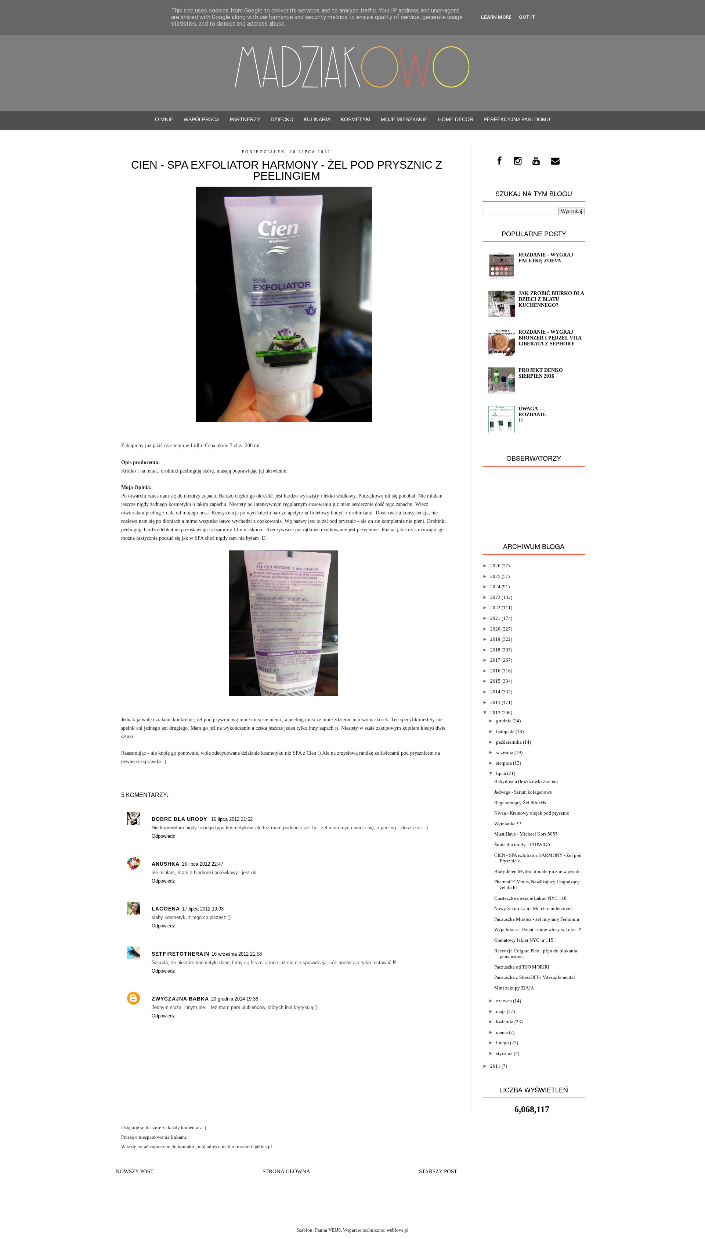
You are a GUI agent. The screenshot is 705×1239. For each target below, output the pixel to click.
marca (502, 1032)
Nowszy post (134, 1171)
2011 (495, 1066)
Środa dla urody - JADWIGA (522, 844)
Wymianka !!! (507, 823)
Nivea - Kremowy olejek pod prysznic (531, 813)
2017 (495, 660)
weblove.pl (398, 1230)
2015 (495, 681)
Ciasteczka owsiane (513, 898)
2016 (495, 671)
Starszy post (438, 1171)
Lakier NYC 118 (550, 898)
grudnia (503, 720)
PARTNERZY (245, 119)
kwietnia (504, 1021)
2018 (495, 650)
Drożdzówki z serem (538, 781)
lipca (501, 773)
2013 (495, 702)
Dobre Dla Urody (180, 819)
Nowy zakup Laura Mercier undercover (533, 908)
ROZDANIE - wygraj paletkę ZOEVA (545, 257)
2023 (495, 597)
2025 (495, 576)
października (509, 742)
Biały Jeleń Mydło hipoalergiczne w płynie (537, 871)
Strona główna (286, 1171)
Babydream (505, 781)
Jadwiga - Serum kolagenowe (523, 792)
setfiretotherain (180, 954)
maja (501, 1011)
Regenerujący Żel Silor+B (520, 802)
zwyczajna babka (180, 999)
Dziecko (282, 119)
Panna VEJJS (328, 1230)
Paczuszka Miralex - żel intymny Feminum (536, 919)
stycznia (504, 1053)
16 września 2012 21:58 (237, 954)
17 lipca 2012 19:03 (203, 909)
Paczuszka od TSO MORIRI (521, 967)
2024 (495, 586)
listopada (505, 731)
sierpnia (504, 763)
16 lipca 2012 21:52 (232, 819)
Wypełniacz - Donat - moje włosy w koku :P (537, 929)
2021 (495, 618)
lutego (502, 1042)
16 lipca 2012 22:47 (202, 864)
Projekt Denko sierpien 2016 (540, 373)
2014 (495, 691)
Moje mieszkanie (404, 119)
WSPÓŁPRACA (201, 119)
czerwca (504, 1000)
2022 (495, 607)
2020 (495, 629)
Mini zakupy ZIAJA (514, 988)
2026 (495, 565)
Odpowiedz (163, 836)
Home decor (455, 119)
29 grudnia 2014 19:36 (234, 999)
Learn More (496, 17)
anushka (166, 864)
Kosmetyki (355, 119)
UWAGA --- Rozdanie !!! (532, 414)
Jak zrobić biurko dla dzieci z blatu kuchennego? (551, 299)
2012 (495, 712)
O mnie (164, 119)
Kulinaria (317, 119)
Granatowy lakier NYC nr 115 (523, 940)
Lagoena (166, 909)
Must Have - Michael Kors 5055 (526, 834)
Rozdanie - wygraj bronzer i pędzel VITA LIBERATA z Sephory (549, 337)
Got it (527, 17)
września (504, 752)
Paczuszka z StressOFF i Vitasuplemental (534, 977)
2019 (495, 639)
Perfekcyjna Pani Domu (517, 119)
